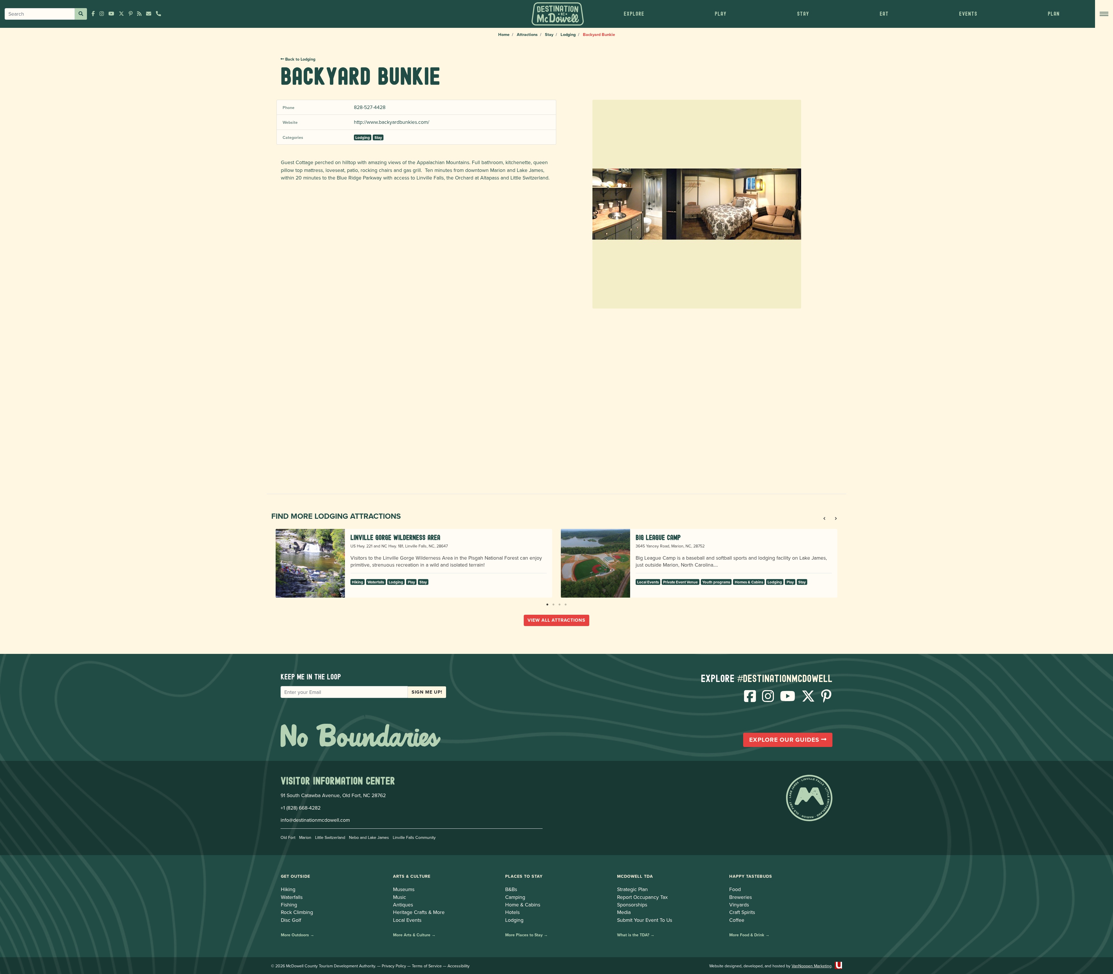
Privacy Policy (394, 966)
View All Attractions (556, 620)
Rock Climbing (297, 912)
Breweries (740, 897)
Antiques (403, 904)
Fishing (289, 904)
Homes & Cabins (749, 582)
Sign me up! (427, 692)
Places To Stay (524, 876)
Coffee (736, 920)
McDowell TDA (635, 876)
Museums (403, 889)
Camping (515, 897)
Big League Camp (658, 537)
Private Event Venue (680, 582)
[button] (633, 14)
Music (399, 897)
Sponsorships (632, 904)
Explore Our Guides (785, 739)
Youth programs (716, 582)
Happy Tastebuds (750, 876)
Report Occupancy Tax (642, 897)
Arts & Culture (411, 876)
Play (411, 582)
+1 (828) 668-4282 (301, 807)
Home (504, 34)
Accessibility (459, 966)
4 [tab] (566, 603)
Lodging (568, 34)
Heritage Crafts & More (419, 912)
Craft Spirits (742, 912)
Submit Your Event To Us (644, 920)
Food (735, 889)
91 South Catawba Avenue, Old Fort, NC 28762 (333, 795)
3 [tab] (559, 603)
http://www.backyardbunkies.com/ (391, 122)
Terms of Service (427, 966)
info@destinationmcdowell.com (315, 820)
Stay (549, 34)
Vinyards (739, 904)
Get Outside (295, 876)
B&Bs (511, 889)
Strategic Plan (632, 889)
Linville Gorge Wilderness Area (395, 537)
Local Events (648, 582)
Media (624, 912)
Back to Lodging (299, 59)
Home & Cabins (522, 904)
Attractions (527, 34)
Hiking (357, 582)
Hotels (512, 912)
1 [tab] (547, 603)
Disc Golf (291, 920)
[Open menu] (1104, 14)
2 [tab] (553, 603)
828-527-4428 (369, 107)
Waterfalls (376, 582)
